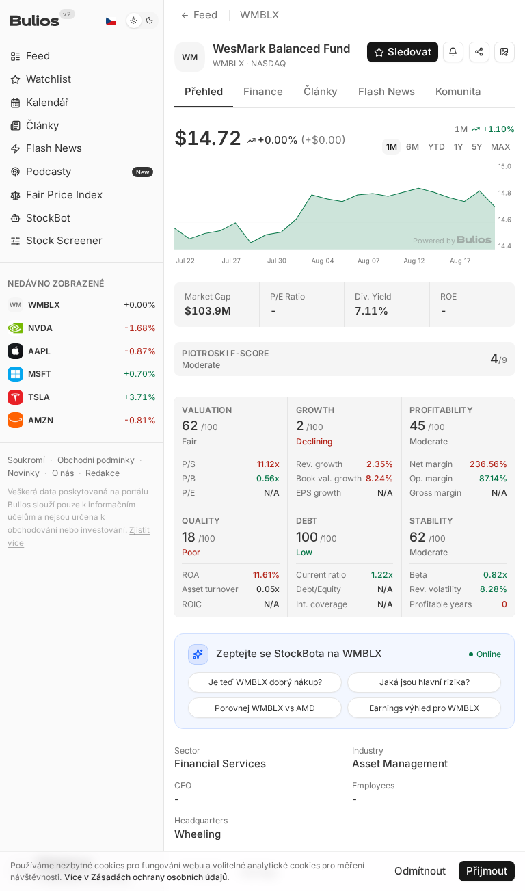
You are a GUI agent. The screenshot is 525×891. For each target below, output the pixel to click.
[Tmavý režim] (142, 20)
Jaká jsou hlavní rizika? (424, 682)
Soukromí (26, 460)
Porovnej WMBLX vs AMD (265, 708)
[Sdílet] (479, 52)
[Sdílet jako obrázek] (504, 52)
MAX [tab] (501, 147)
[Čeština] (111, 20)
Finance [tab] (263, 91)
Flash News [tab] (386, 91)
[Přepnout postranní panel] (164, 445)
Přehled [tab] (204, 91)
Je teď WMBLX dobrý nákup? (265, 682)
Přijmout (486, 870)
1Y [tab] (458, 147)
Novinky (24, 473)
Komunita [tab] (458, 91)
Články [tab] (321, 91)
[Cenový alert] (453, 52)
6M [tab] (412, 147)
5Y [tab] (477, 147)
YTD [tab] (436, 147)
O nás (63, 473)
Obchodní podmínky (96, 460)
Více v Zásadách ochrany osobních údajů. (147, 877)
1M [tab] (391, 147)
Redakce (102, 473)
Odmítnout (420, 870)
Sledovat (409, 51)
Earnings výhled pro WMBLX (424, 708)
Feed (205, 14)
